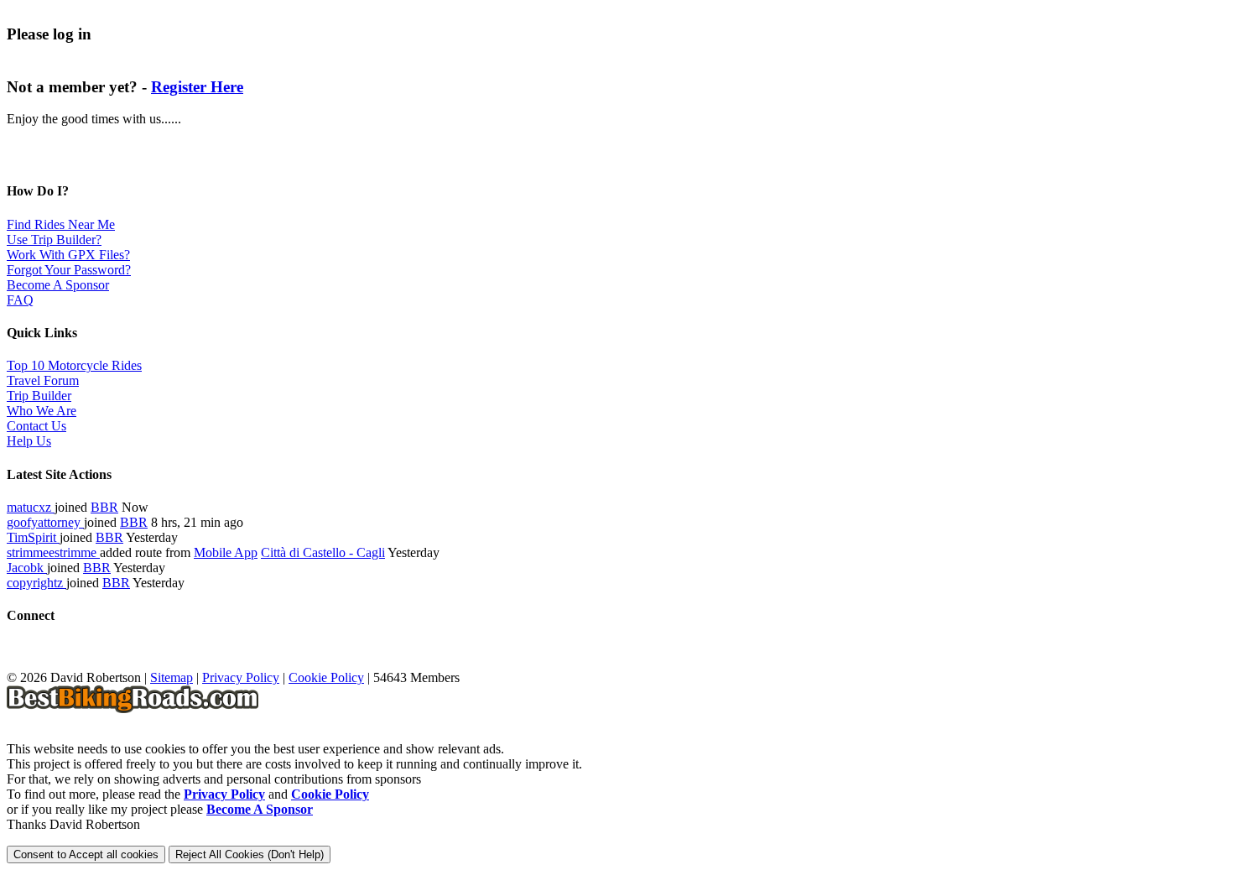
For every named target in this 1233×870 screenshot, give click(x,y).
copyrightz (36, 583)
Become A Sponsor (58, 285)
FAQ (20, 300)
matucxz (31, 507)
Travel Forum (43, 380)
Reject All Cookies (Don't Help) (249, 854)
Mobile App (226, 552)
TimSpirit (33, 537)
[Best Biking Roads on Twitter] (49, 662)
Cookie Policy (326, 677)
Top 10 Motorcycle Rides (74, 365)
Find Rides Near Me (61, 224)
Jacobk (27, 567)
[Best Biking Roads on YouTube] (78, 662)
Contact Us (36, 426)
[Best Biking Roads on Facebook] (20, 662)
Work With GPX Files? (68, 254)
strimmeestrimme (53, 552)
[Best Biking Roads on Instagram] (108, 662)
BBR (104, 507)
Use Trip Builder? (54, 239)
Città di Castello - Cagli (323, 552)
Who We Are (41, 411)
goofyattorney (45, 522)
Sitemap (171, 677)
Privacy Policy (240, 677)
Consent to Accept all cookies (86, 854)
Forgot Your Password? (69, 270)
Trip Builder (39, 395)
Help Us (29, 441)
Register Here (197, 87)
